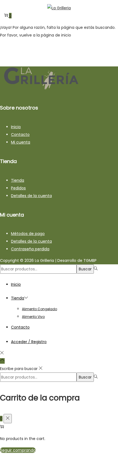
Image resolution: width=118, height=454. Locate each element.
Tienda (17, 180)
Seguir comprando (18, 450)
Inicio (16, 127)
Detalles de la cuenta (31, 195)
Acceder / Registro (29, 341)
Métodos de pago (28, 233)
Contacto (20, 134)
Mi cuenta (20, 142)
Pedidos (18, 188)
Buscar (85, 269)
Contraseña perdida (30, 249)
